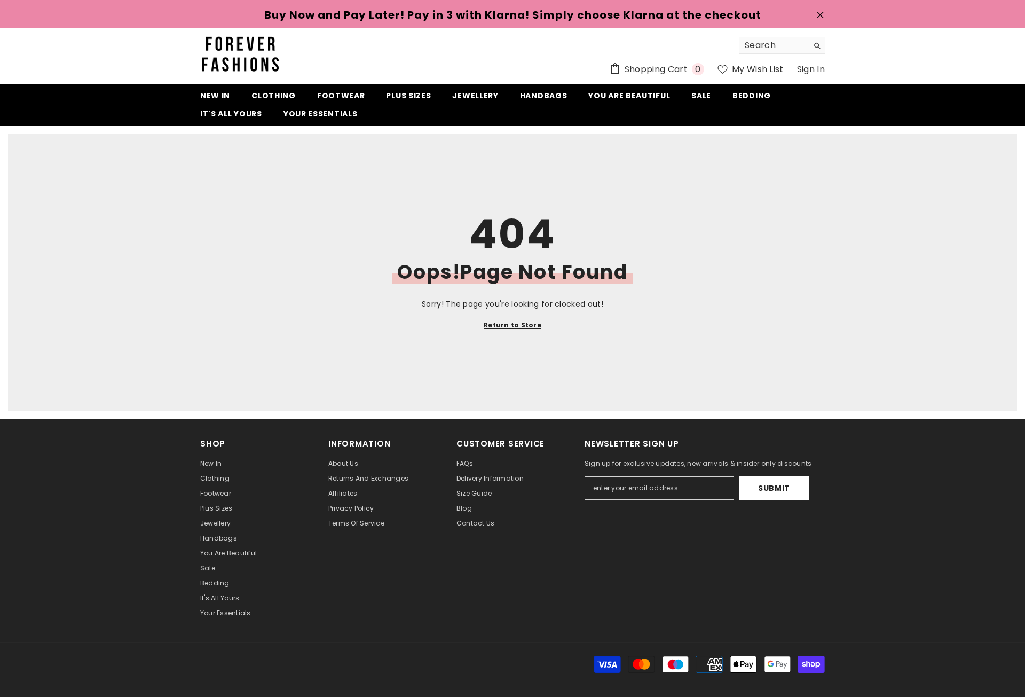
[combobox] (773, 45)
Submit (774, 488)
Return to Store (512, 325)
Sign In (811, 69)
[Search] (782, 45)
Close (820, 15)
